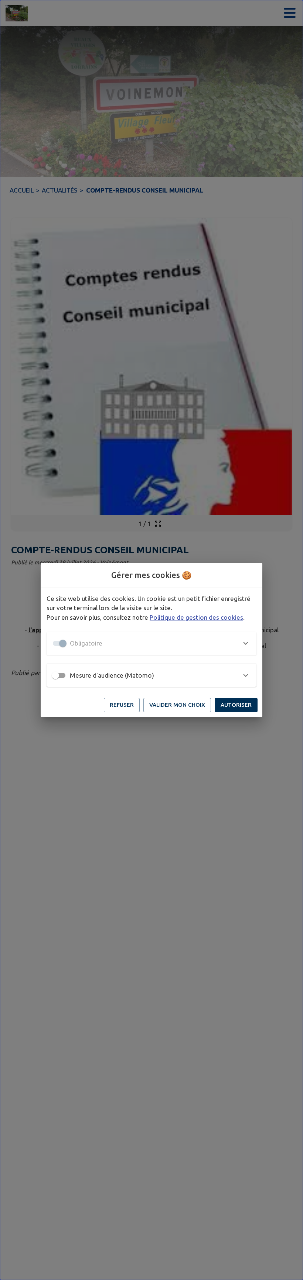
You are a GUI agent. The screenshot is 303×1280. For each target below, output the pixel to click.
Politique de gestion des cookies (196, 617)
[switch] (55, 675)
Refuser (122, 705)
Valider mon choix (177, 705)
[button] (151, 643)
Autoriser (236, 705)
